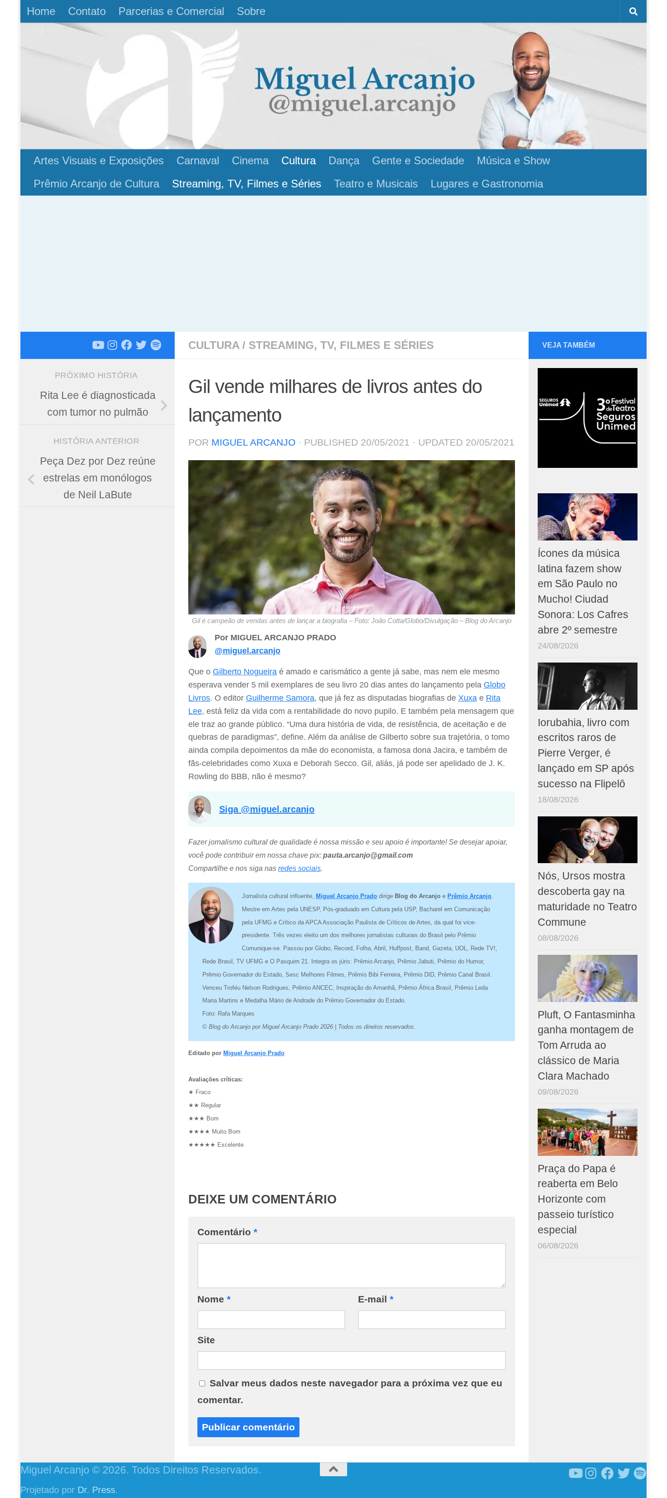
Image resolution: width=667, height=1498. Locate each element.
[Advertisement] (333, 263)
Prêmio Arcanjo (469, 896)
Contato (87, 11)
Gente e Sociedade (418, 160)
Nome (214, 1299)
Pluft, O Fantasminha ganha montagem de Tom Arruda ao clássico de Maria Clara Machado (586, 1045)
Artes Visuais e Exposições (99, 160)
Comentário (227, 1232)
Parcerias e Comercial (171, 11)
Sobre (251, 11)
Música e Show (513, 160)
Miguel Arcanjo (253, 442)
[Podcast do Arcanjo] (155, 344)
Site (206, 1340)
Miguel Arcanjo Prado (253, 1053)
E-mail (375, 1299)
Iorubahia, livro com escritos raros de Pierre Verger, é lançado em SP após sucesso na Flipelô (586, 753)
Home (41, 11)
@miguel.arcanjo (247, 650)
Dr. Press (96, 1490)
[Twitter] (141, 344)
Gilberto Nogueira (245, 671)
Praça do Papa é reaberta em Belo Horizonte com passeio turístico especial (578, 1199)
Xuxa (467, 697)
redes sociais (299, 868)
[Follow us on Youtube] (97, 344)
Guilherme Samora (280, 697)
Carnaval (198, 160)
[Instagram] (112, 344)
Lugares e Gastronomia (487, 183)
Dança (344, 160)
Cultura (298, 160)
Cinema (250, 160)
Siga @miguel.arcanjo (266, 809)
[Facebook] (126, 344)
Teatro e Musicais (376, 183)
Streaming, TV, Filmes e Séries (246, 183)
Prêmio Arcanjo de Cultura (96, 183)
